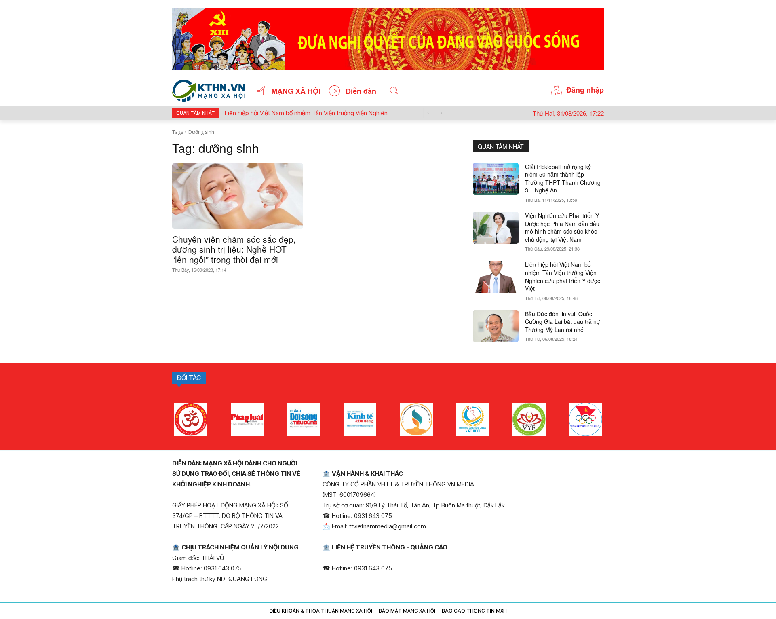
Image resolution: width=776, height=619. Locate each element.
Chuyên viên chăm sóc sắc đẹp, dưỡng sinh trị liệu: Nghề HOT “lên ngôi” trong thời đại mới (234, 249)
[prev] (428, 113)
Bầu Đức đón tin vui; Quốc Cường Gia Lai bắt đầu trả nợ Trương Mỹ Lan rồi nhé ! (562, 322)
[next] (441, 113)
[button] (394, 90)
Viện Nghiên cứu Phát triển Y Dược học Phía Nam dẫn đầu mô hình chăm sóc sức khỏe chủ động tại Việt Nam (562, 227)
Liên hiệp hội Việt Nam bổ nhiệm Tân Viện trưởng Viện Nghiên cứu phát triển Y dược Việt (562, 276)
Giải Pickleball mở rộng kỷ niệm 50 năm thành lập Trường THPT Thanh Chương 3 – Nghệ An (563, 178)
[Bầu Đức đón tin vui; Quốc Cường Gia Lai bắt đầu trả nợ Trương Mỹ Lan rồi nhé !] (496, 326)
